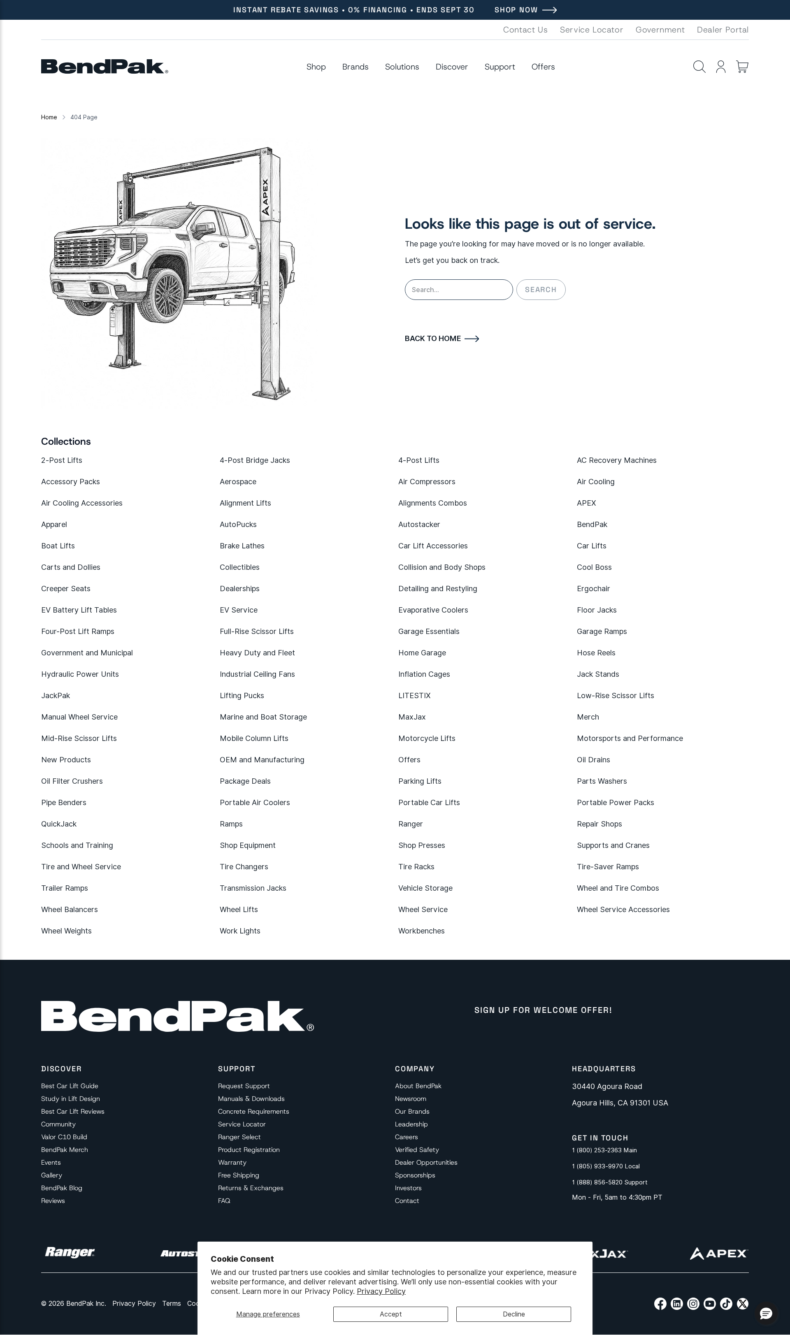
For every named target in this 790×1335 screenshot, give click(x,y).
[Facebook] (660, 1304)
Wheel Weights (66, 930)
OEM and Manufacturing (262, 759)
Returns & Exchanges (250, 1188)
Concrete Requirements (253, 1111)
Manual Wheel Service (79, 717)
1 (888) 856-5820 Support (610, 1182)
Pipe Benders (63, 802)
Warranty (232, 1162)
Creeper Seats (66, 588)
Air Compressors (426, 481)
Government (660, 29)
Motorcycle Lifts (426, 738)
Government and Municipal (87, 652)
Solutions (402, 66)
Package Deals (245, 781)
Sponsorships (415, 1175)
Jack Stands (598, 674)
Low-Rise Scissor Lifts (615, 695)
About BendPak (418, 1086)
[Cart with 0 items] (742, 66)
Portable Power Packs (615, 802)
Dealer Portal (723, 29)
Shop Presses (421, 845)
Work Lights (240, 930)
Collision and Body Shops (442, 567)
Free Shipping (238, 1175)
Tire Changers (244, 866)
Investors (408, 1188)
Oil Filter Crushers (72, 781)
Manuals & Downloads (251, 1098)
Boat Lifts (58, 545)
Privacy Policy (381, 1291)
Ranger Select (239, 1137)
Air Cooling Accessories (82, 503)
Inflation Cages (424, 674)
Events (51, 1162)
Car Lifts (591, 545)
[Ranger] (70, 1253)
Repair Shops (599, 824)
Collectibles (240, 567)
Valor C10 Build (64, 1137)
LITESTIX (414, 695)
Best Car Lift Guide (69, 1086)
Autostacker (419, 524)
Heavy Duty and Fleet (257, 652)
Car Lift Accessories (433, 545)
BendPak (592, 524)
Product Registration (249, 1149)
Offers (543, 66)
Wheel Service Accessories (623, 909)
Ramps (231, 824)
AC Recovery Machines (617, 460)
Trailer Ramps (64, 888)
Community (58, 1124)
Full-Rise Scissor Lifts (257, 631)
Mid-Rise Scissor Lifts (79, 738)
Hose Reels (596, 652)
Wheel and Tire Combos (618, 888)
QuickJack (59, 824)
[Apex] (719, 1253)
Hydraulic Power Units (80, 674)
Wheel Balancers (69, 909)
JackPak (55, 695)
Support (500, 66)
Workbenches (421, 930)
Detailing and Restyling (437, 588)
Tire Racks (416, 866)
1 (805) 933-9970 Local (606, 1166)
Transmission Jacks (253, 888)
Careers (406, 1137)
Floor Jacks (597, 610)
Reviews (53, 1200)
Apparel (54, 524)
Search (541, 289)
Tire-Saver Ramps (608, 866)
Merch (588, 717)
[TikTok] (726, 1304)
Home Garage (422, 652)
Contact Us (525, 29)
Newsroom (410, 1098)
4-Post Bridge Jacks (255, 460)
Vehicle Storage (425, 888)
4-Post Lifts (418, 460)
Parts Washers (602, 781)
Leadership (411, 1124)
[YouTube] (710, 1304)
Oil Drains (593, 759)
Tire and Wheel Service (81, 866)
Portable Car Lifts (429, 802)
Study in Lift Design (70, 1098)
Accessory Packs (70, 481)
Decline (514, 1314)
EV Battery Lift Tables (79, 610)
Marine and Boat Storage (263, 717)
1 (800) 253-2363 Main (604, 1150)
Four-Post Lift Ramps (77, 631)
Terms (171, 1303)
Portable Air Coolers (255, 802)
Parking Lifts (419, 781)
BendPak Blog (61, 1188)
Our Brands (412, 1111)
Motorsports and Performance (630, 738)
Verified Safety (417, 1149)
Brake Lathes (242, 545)
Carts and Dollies (70, 567)
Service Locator (591, 29)
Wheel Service (423, 909)
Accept (391, 1314)
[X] (743, 1304)
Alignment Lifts (245, 503)
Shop (316, 66)
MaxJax (412, 717)
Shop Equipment (248, 845)
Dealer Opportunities (426, 1162)
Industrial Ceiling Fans (257, 674)
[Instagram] (693, 1304)
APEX (586, 503)
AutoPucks (238, 524)
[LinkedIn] (677, 1304)
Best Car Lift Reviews (73, 1111)
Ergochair (593, 588)
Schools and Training (77, 845)
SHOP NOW (516, 9)
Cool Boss (594, 567)
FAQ (224, 1200)
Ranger (410, 824)
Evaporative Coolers (433, 610)
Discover (452, 66)
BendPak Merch (64, 1149)
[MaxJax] (597, 1253)
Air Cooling (596, 481)
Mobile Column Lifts (254, 738)
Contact (407, 1200)
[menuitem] (316, 66)
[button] (766, 1313)
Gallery (51, 1175)
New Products (66, 759)
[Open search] (699, 66)
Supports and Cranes (613, 845)
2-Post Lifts (61, 460)
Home (49, 117)
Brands (355, 66)
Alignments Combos (432, 503)
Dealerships (240, 588)
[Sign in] (720, 66)
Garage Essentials (429, 631)
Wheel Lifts (239, 909)
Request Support (244, 1086)
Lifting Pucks (242, 695)
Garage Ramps (602, 631)
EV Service (239, 610)
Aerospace (238, 481)
